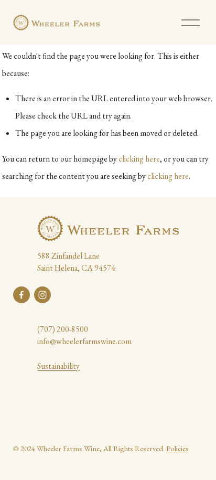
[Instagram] (42, 294)
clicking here (139, 158)
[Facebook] (21, 294)
